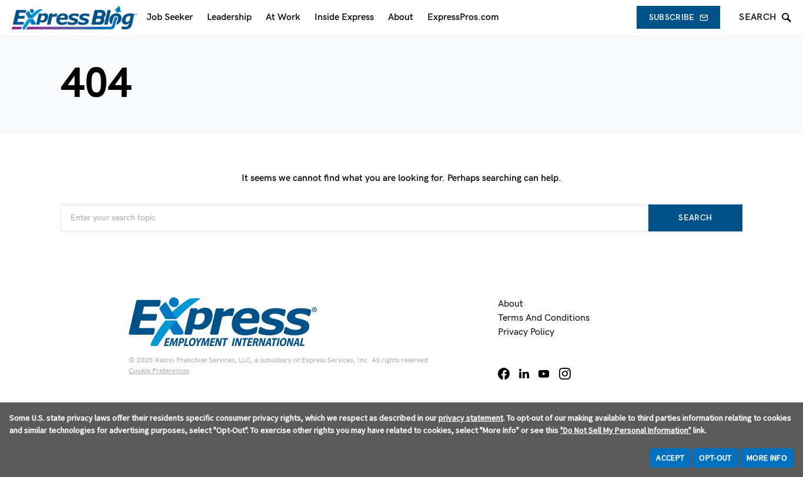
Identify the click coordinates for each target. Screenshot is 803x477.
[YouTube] (544, 373)
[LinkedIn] (524, 373)
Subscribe (672, 17)
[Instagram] (565, 373)
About (510, 304)
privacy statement (471, 417)
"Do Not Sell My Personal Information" (625, 430)
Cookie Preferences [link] (159, 371)
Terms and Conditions (544, 318)
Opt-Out (715, 457)
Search (695, 218)
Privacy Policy (526, 332)
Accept (670, 457)
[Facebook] (504, 373)
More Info (767, 457)
